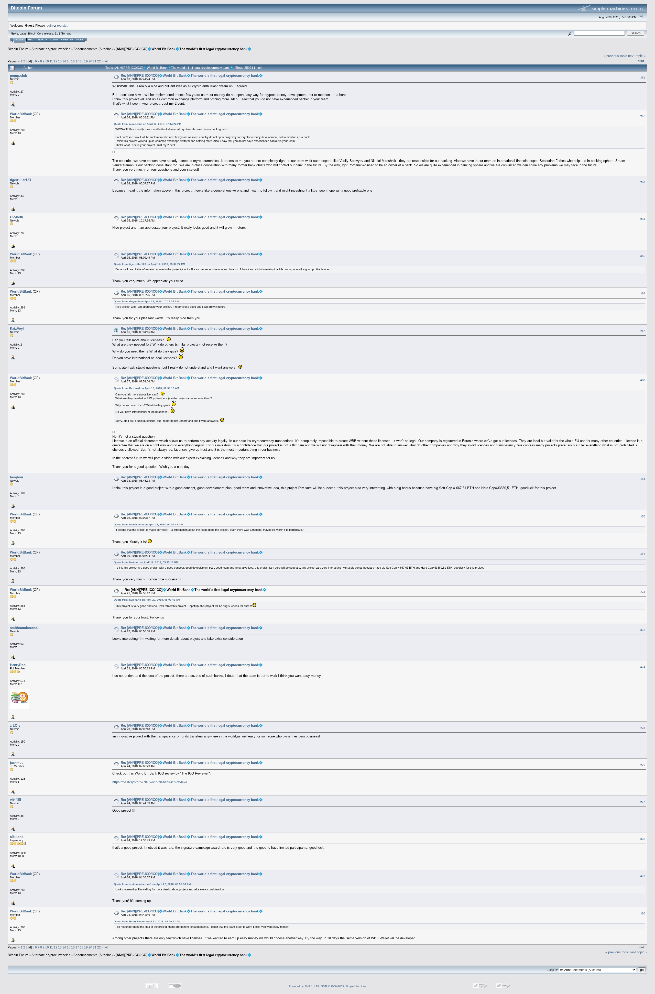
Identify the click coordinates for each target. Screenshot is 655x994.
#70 (642, 516)
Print (641, 60)
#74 (642, 667)
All (106, 61)
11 (51, 61)
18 (81, 61)
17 (77, 61)
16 (73, 61)
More (79, 39)
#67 (642, 330)
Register (67, 39)
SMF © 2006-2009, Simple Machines (343, 986)
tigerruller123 (20, 180)
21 (94, 61)
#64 (642, 218)
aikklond (17, 837)
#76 (642, 764)
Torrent (66, 33)
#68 (642, 380)
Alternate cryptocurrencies (50, 49)
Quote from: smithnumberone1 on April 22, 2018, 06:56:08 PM (152, 884)
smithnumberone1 (24, 628)
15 (68, 61)
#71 (642, 554)
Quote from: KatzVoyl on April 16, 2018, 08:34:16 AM (146, 388)
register (62, 25)
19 (86, 61)
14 (64, 61)
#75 (642, 727)
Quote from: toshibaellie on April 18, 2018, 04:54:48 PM (148, 524)
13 (60, 61)
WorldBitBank (21, 114)
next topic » (637, 56)
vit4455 (15, 800)
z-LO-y (15, 725)
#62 (642, 115)
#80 (642, 913)
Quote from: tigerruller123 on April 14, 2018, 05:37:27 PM (149, 264)
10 (47, 61)
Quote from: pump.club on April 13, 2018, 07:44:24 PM (147, 124)
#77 (642, 801)
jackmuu (17, 763)
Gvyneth (16, 217)
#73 (642, 630)
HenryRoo (18, 665)
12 (55, 61)
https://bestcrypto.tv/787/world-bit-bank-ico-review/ (149, 782)
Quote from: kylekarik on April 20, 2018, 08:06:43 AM (147, 599)
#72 (642, 591)
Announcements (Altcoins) (93, 49)
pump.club (18, 76)
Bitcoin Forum (18, 49)
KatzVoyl (17, 328)
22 (99, 61)
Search (42, 39)
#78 (642, 839)
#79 (642, 876)
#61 (642, 77)
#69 (642, 479)
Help (31, 39)
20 (90, 61)
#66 (642, 293)
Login (54, 39)
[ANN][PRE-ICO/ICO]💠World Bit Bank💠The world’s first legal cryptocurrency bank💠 (184, 49)
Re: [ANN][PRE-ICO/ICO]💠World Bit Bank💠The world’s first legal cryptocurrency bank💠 (192, 76)
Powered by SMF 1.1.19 (304, 986)
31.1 (57, 33)
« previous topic (615, 56)
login (49, 25)
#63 (642, 181)
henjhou (16, 477)
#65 (642, 256)
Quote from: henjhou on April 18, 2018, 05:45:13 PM (146, 562)
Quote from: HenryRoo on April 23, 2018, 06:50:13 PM (147, 921)
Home (19, 39)
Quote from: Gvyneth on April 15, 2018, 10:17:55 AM (146, 301)
